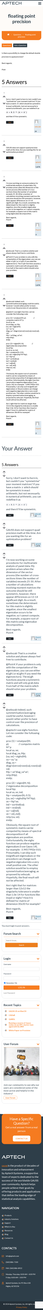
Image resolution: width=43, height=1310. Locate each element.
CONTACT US (22, 1138)
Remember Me (11, 983)
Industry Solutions (12, 1219)
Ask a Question (20, 45)
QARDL (12, 1019)
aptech (38, 162)
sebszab (38, 127)
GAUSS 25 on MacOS (17, 1011)
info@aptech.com (12, 1256)
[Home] (10, 34)
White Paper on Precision (19, 1030)
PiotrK (38, 230)
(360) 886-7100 (12, 1262)
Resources (9, 1230)
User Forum (10, 1098)
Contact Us (9, 1238)
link (10, 122)
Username (7, 964)
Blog (6, 1234)
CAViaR (12, 1015)
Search (21, 945)
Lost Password (9, 993)
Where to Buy (10, 1227)
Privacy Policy (21, 1307)
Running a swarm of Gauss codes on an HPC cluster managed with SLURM (21, 1025)
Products (8, 1215)
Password (7, 974)
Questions (7, 45)
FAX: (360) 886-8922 (14, 1268)
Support (8, 1223)
